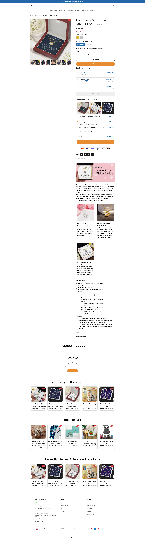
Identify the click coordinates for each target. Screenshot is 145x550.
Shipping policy (90, 508)
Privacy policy (90, 503)
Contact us (64, 503)
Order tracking (64, 505)
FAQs (62, 508)
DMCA (62, 511)
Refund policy (90, 514)
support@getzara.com (41, 519)
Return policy (90, 511)
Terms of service (91, 505)
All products (38, 15)
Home (31, 15)
